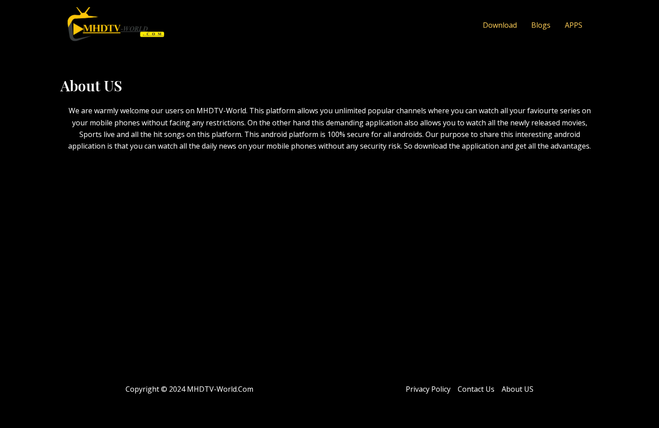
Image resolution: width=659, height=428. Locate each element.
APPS (573, 25)
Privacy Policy (428, 389)
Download (500, 25)
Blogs (541, 25)
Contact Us (476, 389)
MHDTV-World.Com (220, 389)
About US (517, 389)
